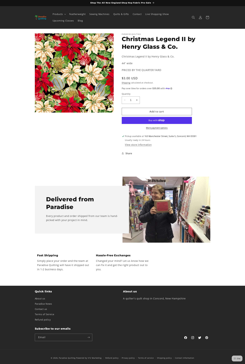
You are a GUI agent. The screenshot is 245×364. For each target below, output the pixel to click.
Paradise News (43, 303)
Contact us (41, 309)
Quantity (126, 93)
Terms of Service (44, 314)
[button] (59, 14)
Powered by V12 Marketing (89, 358)
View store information (138, 144)
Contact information (184, 358)
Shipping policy (164, 358)
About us (40, 298)
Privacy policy (128, 358)
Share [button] (128, 153)
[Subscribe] (88, 337)
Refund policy (43, 319)
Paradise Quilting (67, 358)
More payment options (157, 127)
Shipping (126, 82)
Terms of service (146, 358)
